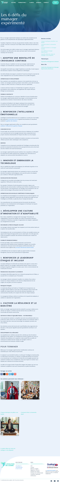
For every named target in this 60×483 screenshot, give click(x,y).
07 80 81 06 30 (19, 469)
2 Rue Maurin (19, 466)
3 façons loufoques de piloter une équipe (49, 41)
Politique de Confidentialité (37, 473)
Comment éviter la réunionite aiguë (48, 45)
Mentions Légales (34, 469)
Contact (32, 467)
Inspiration (44, 62)
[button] (26, 2)
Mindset (56, 62)
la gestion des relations (11, 121)
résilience (50, 69)
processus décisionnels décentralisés (25, 247)
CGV (31, 466)
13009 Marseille (19, 467)
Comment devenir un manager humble (48, 48)
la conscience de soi (13, 119)
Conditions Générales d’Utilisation (35, 475)
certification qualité (51, 470)
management (50, 67)
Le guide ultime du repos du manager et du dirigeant (48, 54)
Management (50, 62)
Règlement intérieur (35, 470)
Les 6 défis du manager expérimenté (47, 51)
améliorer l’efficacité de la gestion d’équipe (11, 126)
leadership (44, 67)
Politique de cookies (35, 471)
